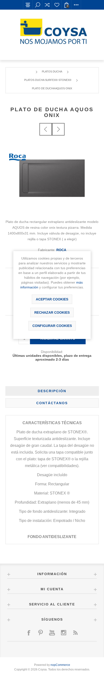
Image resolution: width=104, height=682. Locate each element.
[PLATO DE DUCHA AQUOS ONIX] (45, 129)
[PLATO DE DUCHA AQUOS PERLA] (58, 129)
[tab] (52, 391)
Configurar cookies (52, 326)
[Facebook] (29, 632)
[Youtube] (52, 632)
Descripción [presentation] (52, 391)
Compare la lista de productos (47, 5)
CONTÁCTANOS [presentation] (52, 403)
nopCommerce (60, 665)
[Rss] (75, 632)
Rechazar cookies (52, 312)
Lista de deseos (57, 5)
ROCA (61, 250)
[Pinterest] (40, 632)
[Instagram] (63, 632)
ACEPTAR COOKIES (52, 299)
